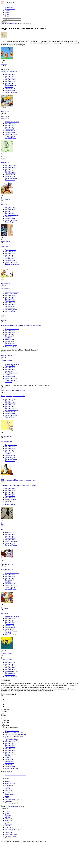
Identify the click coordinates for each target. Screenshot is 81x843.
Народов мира (9, 259)
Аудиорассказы (10, 9)
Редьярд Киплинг (11, 417)
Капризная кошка (7, 441)
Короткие (8, 338)
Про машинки (9, 763)
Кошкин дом (5, 118)
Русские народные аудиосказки (15, 734)
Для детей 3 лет (10, 74)
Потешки (8, 789)
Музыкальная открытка (9, 71)
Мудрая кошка (5, 246)
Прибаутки (8, 790)
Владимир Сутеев (11, 294)
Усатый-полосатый (7, 569)
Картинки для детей (11, 803)
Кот (2, 529)
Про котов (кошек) (11, 92)
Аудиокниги (9, 785)
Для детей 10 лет (10, 165)
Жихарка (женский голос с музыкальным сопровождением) (21, 325)
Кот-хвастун (5, 162)
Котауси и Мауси (6, 360)
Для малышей (9, 129)
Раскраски (8, 801)
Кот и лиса (4, 613)
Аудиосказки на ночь (12, 122)
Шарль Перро (9, 222)
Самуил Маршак (10, 138)
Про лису (8, 633)
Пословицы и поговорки (13, 799)
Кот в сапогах (5, 204)
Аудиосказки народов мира (14, 736)
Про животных (10, 90)
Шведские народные (12, 264)
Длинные (8, 756)
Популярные (9, 87)
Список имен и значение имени (15, 775)
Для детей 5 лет (10, 78)
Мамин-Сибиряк (10, 499)
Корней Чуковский (11, 373)
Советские (8, 382)
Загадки (7, 12)
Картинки (8, 815)
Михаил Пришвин (11, 541)
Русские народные (11, 346)
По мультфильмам (11, 85)
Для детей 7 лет (10, 81)
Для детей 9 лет (10, 173)
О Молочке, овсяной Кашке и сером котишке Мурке (18, 485)
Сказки (7, 10)
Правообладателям (11, 834)
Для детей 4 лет (10, 76)
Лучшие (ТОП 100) (11, 768)
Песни (7, 14)
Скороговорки (9, 794)
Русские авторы (10, 136)
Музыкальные (9, 761)
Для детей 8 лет (10, 83)
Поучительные (10, 88)
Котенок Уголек (6, 659)
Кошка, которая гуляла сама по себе (13, 396)
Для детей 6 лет (10, 80)
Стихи (7, 16)
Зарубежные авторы (11, 215)
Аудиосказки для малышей (14, 732)
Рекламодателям (10, 836)
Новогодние (9, 759)
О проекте (8, 832)
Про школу (8, 764)
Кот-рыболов (5, 288)
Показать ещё (6, 680)
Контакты (8, 838)
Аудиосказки (9, 7)
